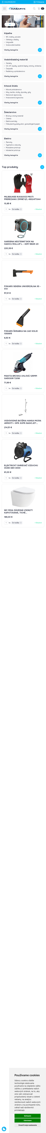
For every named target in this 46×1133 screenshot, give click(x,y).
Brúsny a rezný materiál (14, 116)
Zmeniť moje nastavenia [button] (27, 1125)
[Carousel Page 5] (13, 24)
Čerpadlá (9, 69)
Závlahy (9, 63)
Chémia (8, 119)
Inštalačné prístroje (13, 150)
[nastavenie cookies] (4, 1129)
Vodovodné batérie (13, 45)
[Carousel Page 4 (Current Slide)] (11, 24)
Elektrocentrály (11, 121)
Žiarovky (9, 142)
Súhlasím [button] (27, 1116)
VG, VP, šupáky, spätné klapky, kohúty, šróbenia (23, 66)
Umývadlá (9, 42)
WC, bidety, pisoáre (13, 37)
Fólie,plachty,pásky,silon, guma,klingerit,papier (23, 124)
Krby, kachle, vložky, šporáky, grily (18, 92)
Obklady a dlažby (12, 40)
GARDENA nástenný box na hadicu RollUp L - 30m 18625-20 (21, 242)
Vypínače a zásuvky (13, 145)
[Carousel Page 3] (9, 24)
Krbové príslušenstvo (14, 90)
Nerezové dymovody (13, 95)
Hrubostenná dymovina (14, 98)
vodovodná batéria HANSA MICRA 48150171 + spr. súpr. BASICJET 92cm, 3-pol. (22, 423)
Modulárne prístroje (13, 148)
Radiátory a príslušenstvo (15, 71)
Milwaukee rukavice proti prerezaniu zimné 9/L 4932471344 (22, 198)
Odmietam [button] (28, 1120)
